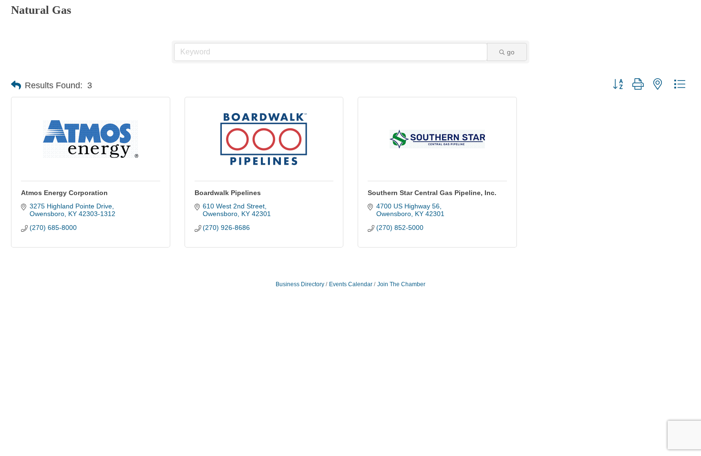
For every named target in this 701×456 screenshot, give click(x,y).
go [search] (511, 52)
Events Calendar (350, 284)
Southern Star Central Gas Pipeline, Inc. (432, 193)
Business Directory (300, 284)
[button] (16, 85)
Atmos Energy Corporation (64, 193)
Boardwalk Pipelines (228, 193)
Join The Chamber (401, 284)
